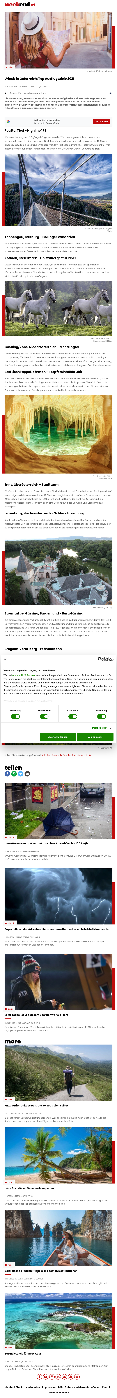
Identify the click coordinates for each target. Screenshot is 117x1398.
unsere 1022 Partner (23, 675)
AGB (60, 1387)
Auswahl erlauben (57, 737)
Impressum (48, 1387)
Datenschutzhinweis (77, 1387)
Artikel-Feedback (58, 1392)
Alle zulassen (95, 737)
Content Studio (14, 1387)
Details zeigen (99, 727)
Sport (10, 1009)
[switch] (44, 716)
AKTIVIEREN (102, 122)
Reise (11, 67)
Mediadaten (33, 1387)
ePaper (95, 1387)
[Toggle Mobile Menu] (110, 4)
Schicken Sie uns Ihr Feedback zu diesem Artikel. (67, 755)
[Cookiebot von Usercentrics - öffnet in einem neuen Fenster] (100, 659)
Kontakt (107, 1387)
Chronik (11, 837)
